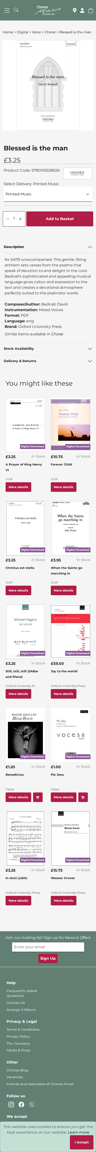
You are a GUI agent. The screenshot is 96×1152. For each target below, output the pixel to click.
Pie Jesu (57, 774)
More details (18, 487)
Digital (22, 32)
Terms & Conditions (23, 1029)
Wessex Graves (63, 878)
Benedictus (15, 774)
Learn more (78, 1132)
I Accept (82, 1142)
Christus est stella (20, 568)
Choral (50, 32)
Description (14, 247)
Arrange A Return (21, 1010)
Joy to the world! (64, 671)
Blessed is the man (75, 32)
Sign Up (48, 958)
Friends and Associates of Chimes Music (40, 1084)
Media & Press (18, 1050)
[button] (90, 10)
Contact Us (16, 1003)
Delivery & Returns (20, 361)
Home (8, 32)
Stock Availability (19, 349)
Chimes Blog (17, 1070)
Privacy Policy (18, 1036)
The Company (18, 1043)
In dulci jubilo (16, 878)
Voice (36, 32)
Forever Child (61, 464)
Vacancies (15, 1077)
